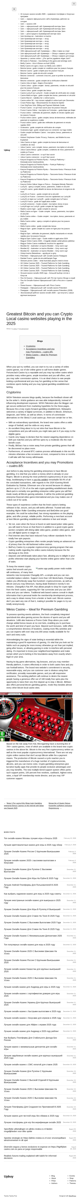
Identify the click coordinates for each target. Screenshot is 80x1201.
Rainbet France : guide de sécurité (33, 258)
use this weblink (41, 480)
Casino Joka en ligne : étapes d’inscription (36, 83)
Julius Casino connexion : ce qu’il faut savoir (37, 155)
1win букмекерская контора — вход (34, 39)
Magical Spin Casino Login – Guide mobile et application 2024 (44, 239)
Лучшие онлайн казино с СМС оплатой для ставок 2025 (31, 1064)
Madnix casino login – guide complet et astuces (38, 209)
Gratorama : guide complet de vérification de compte (40, 127)
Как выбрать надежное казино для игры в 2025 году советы (32, 894)
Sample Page (52, 258)
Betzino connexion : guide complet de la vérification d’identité (43, 81)
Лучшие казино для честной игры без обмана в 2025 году (31, 1116)
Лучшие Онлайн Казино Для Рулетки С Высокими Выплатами (28, 870)
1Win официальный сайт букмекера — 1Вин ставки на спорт (45, 51)
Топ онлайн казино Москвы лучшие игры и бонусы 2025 (30, 838)
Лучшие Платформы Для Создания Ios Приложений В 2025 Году (32, 1108)
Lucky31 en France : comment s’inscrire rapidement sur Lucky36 (45, 197)
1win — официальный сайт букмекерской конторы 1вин (42, 26)
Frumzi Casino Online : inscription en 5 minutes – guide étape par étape (47, 110)
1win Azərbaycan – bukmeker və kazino (35, 36)
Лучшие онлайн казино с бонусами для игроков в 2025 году (32, 1018)
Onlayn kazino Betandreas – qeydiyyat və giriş (38, 253)
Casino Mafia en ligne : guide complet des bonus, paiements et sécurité (47, 95)
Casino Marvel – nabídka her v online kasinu (37, 98)
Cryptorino (30, 346)
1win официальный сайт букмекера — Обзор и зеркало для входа (47, 54)
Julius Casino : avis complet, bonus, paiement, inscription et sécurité (46, 147)
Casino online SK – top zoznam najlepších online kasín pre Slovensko (47, 100)
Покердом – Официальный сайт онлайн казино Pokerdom (43, 288)
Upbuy (7, 150)
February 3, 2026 (70, 845)
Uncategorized (23, 329)
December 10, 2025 (69, 1064)
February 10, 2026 (70, 838)
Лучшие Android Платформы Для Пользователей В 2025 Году (31, 886)
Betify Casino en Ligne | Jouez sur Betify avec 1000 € (41, 66)
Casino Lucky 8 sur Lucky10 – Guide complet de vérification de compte (47, 93)
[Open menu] (74, 4)
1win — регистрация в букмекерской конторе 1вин (40, 34)
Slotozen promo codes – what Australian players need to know (44, 261)
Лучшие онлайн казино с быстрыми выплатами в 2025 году (32, 1011)
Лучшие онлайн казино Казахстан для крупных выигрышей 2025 (32, 970)
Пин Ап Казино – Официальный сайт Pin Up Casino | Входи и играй (47, 278)
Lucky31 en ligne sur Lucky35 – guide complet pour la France (44, 199)
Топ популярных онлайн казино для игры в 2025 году (29, 944)
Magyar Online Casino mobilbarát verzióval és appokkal (41, 243)
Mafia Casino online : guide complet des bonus (38, 226)
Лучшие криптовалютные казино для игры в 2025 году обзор (33, 845)
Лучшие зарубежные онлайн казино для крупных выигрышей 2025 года (33, 1056)
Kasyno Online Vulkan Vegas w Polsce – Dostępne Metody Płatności (46, 184)
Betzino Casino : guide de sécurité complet (36, 73)
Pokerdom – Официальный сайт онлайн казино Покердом (43, 256)
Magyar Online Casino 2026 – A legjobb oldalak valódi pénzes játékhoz (47, 241)
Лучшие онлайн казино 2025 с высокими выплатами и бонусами (30, 861)
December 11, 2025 (69, 878)
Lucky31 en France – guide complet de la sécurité (39, 194)
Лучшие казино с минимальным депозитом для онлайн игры (30, 1048)
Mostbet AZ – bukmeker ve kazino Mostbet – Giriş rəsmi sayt (44, 246)
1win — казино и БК (28, 24)
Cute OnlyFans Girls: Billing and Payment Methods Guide (42, 105)
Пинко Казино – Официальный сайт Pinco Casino (40, 285)
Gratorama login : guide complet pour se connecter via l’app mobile (46, 130)
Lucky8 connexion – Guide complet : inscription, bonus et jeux (44, 204)
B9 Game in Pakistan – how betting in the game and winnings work (46, 61)
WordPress (72, 1196)
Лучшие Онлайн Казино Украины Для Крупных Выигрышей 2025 (32, 1003)
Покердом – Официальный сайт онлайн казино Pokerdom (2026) (46, 290)
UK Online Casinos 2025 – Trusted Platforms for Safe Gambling (44, 263)
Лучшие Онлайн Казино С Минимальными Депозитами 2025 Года (33, 937)
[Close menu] (14, 9)
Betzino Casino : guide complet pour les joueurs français (42, 71)
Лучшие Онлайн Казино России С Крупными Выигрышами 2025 (32, 852)
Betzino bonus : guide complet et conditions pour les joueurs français (46, 68)
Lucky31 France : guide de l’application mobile (38, 201)
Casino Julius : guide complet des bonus (35, 90)
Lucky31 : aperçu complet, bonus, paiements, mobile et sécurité (45, 187)
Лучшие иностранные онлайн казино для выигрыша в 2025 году (32, 901)
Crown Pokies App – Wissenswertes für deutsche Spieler (42, 103)
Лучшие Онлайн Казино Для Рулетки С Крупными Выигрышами (28, 1072)
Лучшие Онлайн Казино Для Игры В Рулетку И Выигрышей (32, 909)
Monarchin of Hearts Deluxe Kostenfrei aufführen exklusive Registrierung (60, 805)
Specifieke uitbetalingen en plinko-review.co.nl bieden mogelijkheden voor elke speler (28, 1130)
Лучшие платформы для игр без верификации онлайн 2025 (32, 1122)
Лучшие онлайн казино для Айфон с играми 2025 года (30, 1024)
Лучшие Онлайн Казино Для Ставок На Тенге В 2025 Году (32, 916)
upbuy (15, 329)
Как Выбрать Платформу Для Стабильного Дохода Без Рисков (30, 1039)
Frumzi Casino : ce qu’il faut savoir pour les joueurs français (43, 108)
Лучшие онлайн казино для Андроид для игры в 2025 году (32, 987)
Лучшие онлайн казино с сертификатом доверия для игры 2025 (32, 994)
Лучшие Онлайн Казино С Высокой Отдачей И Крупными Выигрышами (31, 1081)
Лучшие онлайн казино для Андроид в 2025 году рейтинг (31, 1031)
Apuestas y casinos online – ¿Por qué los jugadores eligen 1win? (45, 58)
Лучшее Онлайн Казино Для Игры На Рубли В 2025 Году (31, 878)
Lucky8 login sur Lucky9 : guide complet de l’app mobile (41, 206)
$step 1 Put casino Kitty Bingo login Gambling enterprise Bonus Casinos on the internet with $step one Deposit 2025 (24, 805)
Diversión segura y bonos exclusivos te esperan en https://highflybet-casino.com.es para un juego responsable (35, 1148)
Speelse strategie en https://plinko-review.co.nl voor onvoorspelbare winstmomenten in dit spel (35, 1139)
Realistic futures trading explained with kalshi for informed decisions (30, 1157)
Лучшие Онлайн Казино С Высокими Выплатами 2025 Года (32, 922)
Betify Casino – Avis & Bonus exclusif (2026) (37, 63)
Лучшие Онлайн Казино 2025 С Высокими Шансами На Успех (30, 952)
